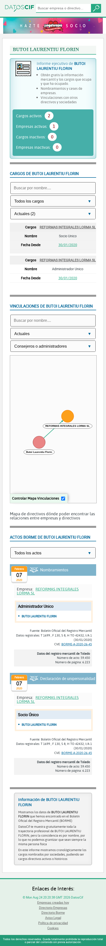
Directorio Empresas (53, 907)
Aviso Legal (53, 918)
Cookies (53, 928)
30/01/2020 (67, 244)
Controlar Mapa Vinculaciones (35, 498)
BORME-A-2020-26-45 (76, 644)
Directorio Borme (53, 912)
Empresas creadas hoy (53, 902)
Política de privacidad (53, 923)
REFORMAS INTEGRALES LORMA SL (68, 227)
